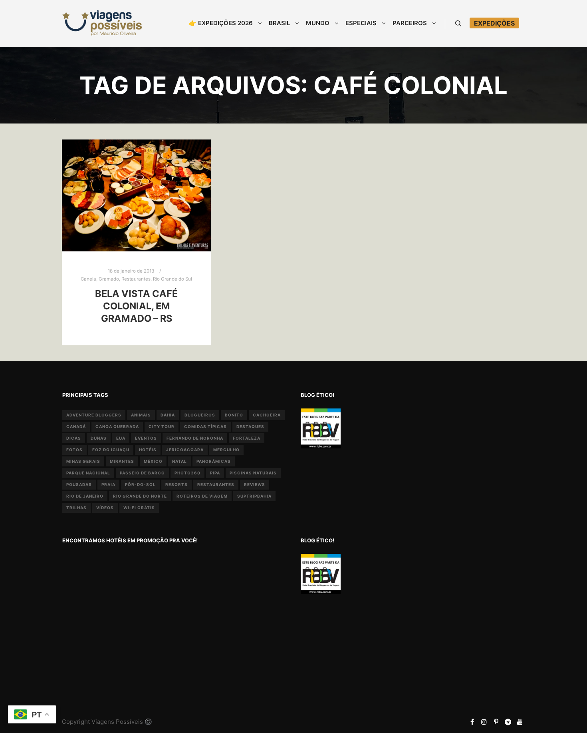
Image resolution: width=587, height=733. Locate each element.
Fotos (74, 449)
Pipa (215, 472)
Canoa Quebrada (117, 426)
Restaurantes (136, 279)
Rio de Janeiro (84, 496)
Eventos (146, 438)
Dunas (99, 438)
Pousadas (79, 484)
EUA (120, 438)
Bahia (168, 414)
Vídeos (105, 507)
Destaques (250, 426)
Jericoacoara (185, 449)
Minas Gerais (83, 461)
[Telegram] (508, 722)
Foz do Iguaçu (110, 449)
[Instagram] (484, 722)
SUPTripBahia (254, 496)
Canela (88, 279)
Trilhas (76, 507)
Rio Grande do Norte (140, 496)
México (153, 461)
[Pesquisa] (458, 23)
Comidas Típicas (205, 426)
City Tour (162, 426)
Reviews (254, 484)
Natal (179, 461)
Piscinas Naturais (253, 472)
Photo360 (187, 472)
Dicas (73, 438)
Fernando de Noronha (195, 438)
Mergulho (226, 449)
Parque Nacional (88, 472)
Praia (108, 484)
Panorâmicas (213, 461)
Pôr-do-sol (140, 484)
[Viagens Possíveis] (102, 23)
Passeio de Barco (142, 472)
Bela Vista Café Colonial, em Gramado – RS (136, 306)
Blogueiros (199, 414)
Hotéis (148, 449)
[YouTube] (520, 722)
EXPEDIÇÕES (494, 23)
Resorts (176, 484)
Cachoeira (267, 414)
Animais (141, 414)
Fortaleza (246, 438)
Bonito (234, 414)
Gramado (109, 279)
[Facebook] (472, 722)
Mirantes (122, 461)
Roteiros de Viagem (202, 496)
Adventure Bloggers (93, 414)
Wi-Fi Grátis (139, 507)
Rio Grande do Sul (172, 279)
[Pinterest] (496, 722)
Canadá (76, 426)
